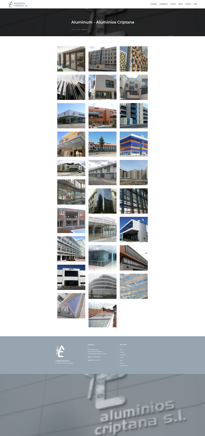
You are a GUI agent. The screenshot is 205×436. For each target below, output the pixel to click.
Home (73, 29)
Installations (164, 4)
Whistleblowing (123, 365)
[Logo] (18, 4)
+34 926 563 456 (96, 357)
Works (180, 4)
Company (154, 4)
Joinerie (173, 4)
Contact (188, 4)
